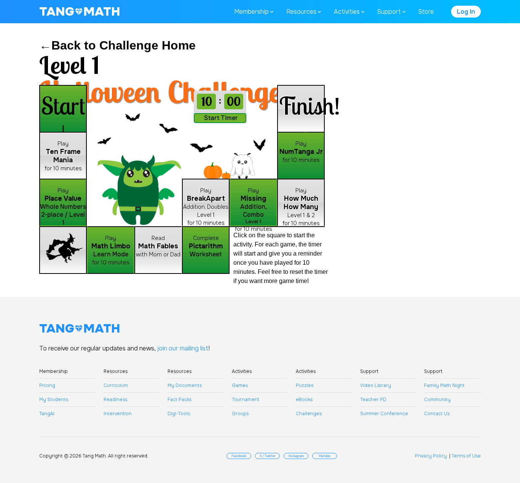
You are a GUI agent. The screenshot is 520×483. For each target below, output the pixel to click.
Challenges (309, 414)
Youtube (324, 456)
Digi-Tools (178, 414)
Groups (240, 414)
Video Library (375, 385)
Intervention (118, 414)
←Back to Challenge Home (117, 45)
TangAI (46, 414)
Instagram (296, 456)
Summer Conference (384, 414)
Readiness (115, 400)
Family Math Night (444, 385)
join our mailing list (182, 348)
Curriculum (116, 385)
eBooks (304, 400)
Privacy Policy (431, 456)
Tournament (245, 400)
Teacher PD (373, 400)
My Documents (184, 385)
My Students (53, 400)
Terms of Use (466, 456)
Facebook (238, 456)
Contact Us (437, 414)
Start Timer (221, 118)
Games (240, 385)
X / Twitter (268, 456)
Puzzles (304, 385)
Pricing (47, 385)
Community (437, 400)
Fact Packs (179, 400)
